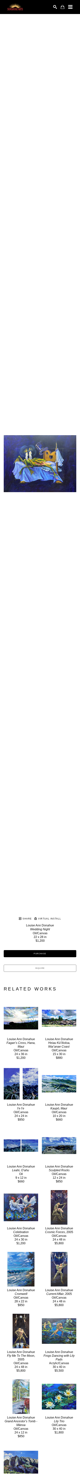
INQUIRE (40, 968)
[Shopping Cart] (62, 7)
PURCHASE (40, 954)
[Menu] (70, 7)
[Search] (55, 7)
